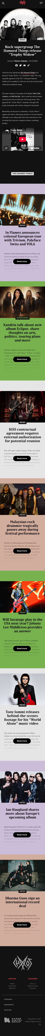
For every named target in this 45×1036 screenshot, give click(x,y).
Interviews (22, 318)
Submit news (33, 986)
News (22, 40)
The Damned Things (27, 72)
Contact (33, 988)
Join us (32, 983)
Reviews (12, 988)
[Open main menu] (41, 3)
